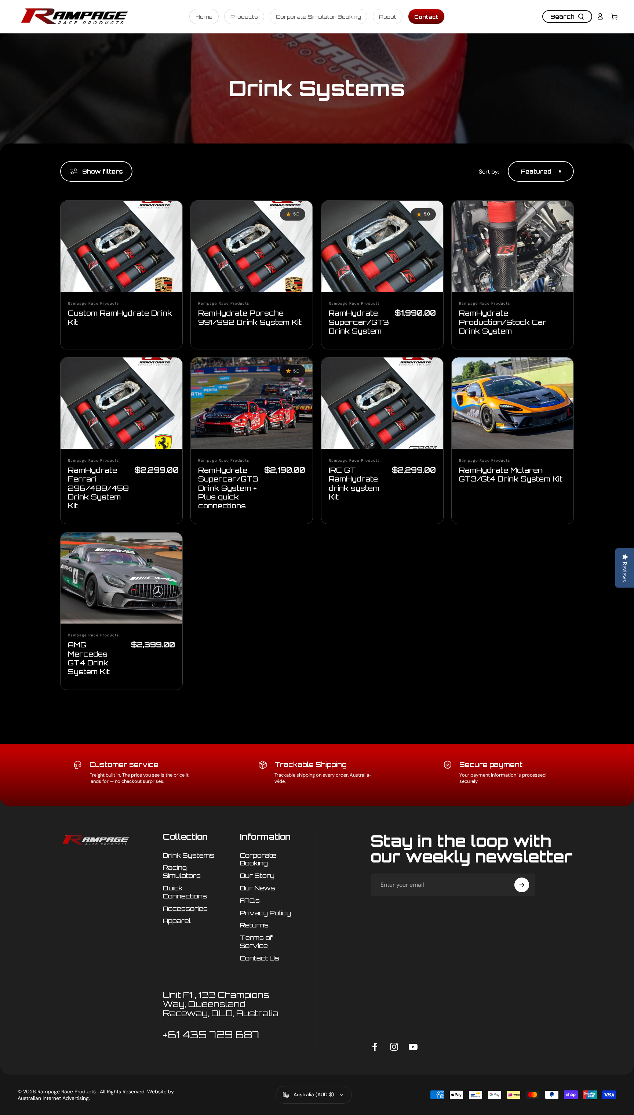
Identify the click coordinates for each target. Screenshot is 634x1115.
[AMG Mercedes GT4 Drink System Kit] (121, 578)
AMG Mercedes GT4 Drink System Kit (89, 658)
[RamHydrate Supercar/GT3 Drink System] (382, 246)
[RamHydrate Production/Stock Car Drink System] (512, 246)
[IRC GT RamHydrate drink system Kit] (382, 403)
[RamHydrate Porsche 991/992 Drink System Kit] (252, 246)
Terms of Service (256, 941)
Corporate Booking (258, 859)
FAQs (250, 900)
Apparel (177, 921)
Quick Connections (185, 892)
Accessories (185, 908)
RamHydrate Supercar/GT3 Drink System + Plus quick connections (228, 487)
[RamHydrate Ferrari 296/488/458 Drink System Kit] (121, 403)
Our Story (257, 875)
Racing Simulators (182, 871)
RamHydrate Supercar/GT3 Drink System (359, 321)
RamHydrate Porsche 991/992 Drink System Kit (250, 317)
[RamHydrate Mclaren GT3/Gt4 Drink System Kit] (512, 403)
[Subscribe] (521, 885)
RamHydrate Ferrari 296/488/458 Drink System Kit (98, 487)
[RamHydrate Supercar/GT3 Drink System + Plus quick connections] (252, 403)
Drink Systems (188, 855)
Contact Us (259, 958)
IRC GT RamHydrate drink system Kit (354, 483)
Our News (257, 888)
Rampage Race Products (93, 303)
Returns (254, 925)
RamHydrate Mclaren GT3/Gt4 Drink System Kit (510, 474)
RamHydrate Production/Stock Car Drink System (503, 321)
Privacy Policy (265, 913)
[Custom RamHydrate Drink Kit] (121, 246)
